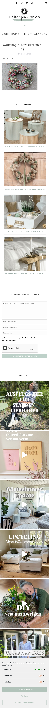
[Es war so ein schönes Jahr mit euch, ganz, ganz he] (24, 653)
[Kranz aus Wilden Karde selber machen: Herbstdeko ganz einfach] (25, 169)
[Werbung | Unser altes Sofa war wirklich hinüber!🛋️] (24, 554)
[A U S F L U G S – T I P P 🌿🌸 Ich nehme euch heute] (24, 405)
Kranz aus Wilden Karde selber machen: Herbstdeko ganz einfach (25, 189)
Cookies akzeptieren (24, 689)
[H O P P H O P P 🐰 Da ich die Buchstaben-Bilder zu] (24, 455)
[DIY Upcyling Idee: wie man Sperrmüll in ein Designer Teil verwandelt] (25, 127)
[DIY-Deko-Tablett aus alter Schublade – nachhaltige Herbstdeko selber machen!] (25, 212)
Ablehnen (24, 696)
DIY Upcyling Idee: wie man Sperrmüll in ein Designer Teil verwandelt (25, 147)
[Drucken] (14, 58)
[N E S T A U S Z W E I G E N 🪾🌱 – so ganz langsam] (24, 603)
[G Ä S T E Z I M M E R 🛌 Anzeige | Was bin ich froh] (24, 504)
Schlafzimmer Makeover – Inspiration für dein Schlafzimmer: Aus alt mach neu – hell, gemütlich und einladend (25, 274)
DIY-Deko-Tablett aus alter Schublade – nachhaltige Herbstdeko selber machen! (25, 231)
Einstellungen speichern (24, 702)
